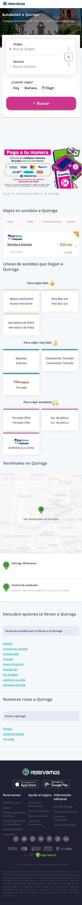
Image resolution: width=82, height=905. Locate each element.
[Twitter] (24, 839)
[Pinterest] (49, 839)
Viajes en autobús (38, 816)
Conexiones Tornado (15, 648)
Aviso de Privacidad (64, 825)
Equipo (7, 807)
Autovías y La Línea (14, 679)
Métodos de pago (63, 806)
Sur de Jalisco (10, 674)
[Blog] (66, 839)
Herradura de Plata (14, 685)
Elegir (50, 88)
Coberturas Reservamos (35, 822)
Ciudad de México (13, 734)
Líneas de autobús (13, 829)
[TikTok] (58, 839)
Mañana (30, 88)
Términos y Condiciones (60, 818)
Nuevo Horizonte (13, 664)
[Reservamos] (14, 4)
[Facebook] (16, 839)
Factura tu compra (38, 811)
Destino (18, 62)
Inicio (6, 193)
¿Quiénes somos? (12, 802)
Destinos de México (29, 193)
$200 (66, 244)
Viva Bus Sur (10, 669)
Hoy (16, 88)
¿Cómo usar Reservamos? (35, 804)
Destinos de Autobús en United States (14, 822)
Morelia (7, 728)
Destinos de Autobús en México (14, 814)
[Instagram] (33, 839)
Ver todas (8, 739)
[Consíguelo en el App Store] (25, 784)
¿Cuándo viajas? (22, 82)
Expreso (8, 643)
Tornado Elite (11, 654)
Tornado (8, 659)
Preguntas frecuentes (66, 811)
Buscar (43, 103)
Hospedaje (9, 834)
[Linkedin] (41, 839)
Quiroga (54, 193)
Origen (17, 44)
